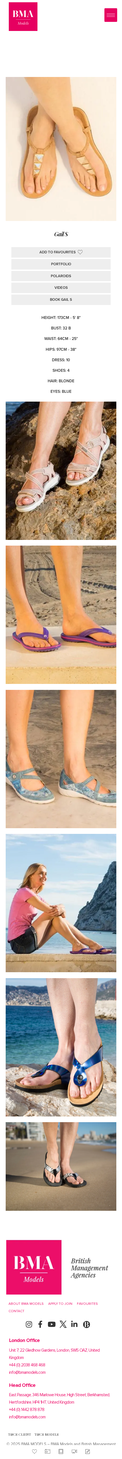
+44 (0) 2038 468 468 (27, 1365)
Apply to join (60, 1304)
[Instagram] (29, 1324)
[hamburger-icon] (110, 15)
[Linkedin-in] (74, 1324)
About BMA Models (26, 1304)
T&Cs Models (46, 1434)
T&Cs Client (19, 1434)
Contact (16, 1311)
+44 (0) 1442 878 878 (26, 1409)
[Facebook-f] (40, 1324)
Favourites (87, 1304)
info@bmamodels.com (27, 1372)
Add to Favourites (57, 252)
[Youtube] (51, 1324)
